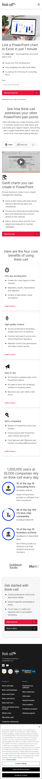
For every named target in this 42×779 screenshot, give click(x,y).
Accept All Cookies (21, 775)
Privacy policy (11, 759)
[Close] (39, 727)
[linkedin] (3, 665)
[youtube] (7, 665)
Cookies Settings (21, 763)
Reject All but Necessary (21, 769)
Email (3, 80)
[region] (21, 751)
